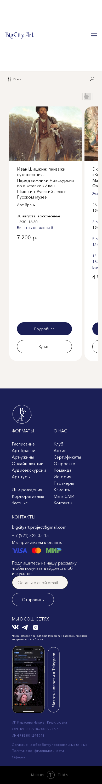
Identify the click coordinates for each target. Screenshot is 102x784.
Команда (62, 470)
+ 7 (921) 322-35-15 (30, 535)
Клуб (58, 444)
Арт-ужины (23, 457)
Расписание (23, 444)
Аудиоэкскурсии (29, 470)
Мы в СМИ (64, 496)
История (62, 476)
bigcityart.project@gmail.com (39, 527)
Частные (20, 502)
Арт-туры (21, 476)
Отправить (33, 599)
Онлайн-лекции (27, 463)
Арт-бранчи (23, 450)
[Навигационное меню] (94, 35)
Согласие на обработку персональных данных (49, 744)
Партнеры (64, 483)
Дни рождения (27, 489)
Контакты (63, 502)
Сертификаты (67, 457)
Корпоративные (28, 496)
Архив (60, 450)
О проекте (64, 463)
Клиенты (62, 489)
